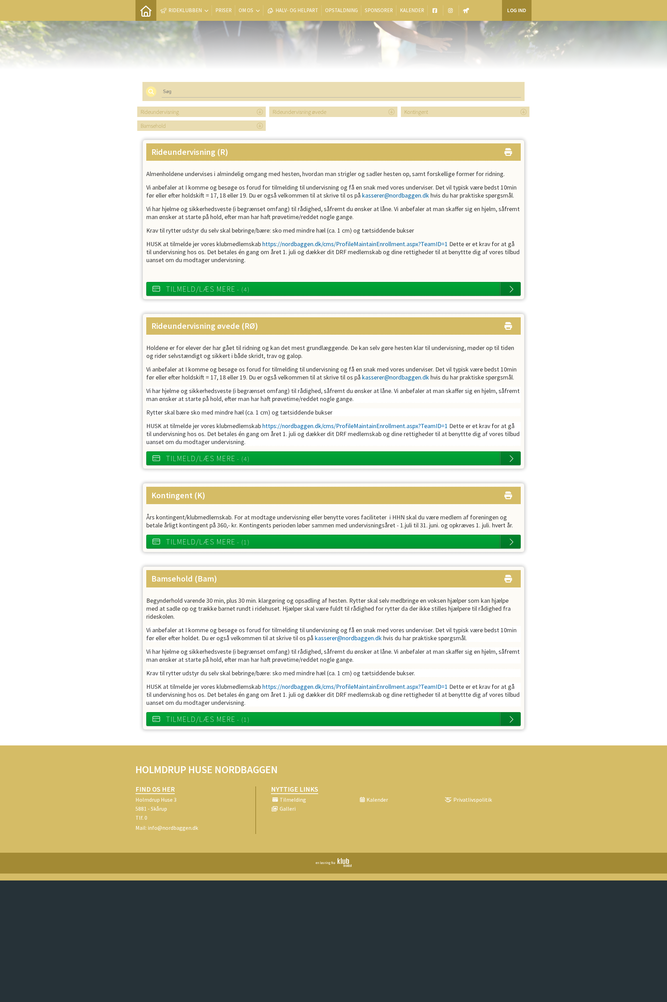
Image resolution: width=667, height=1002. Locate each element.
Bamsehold (153, 125)
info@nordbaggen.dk (173, 827)
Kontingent (416, 111)
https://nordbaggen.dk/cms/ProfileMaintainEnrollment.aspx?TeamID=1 (355, 244)
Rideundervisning (160, 111)
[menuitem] (145, 10)
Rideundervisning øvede (299, 111)
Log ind (516, 10)
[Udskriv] (508, 150)
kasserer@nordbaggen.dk (395, 195)
